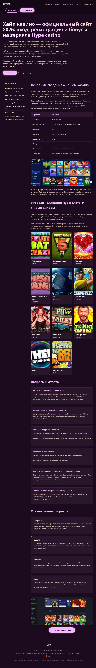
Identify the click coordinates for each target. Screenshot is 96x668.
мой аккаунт (12, 10)
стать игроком (27, 10)
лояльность (48, 4)
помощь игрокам (69, 4)
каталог (57, 4)
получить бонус (26, 73)
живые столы (88, 4)
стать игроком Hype (62, 630)
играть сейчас (10, 73)
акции (79, 4)
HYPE (7, 4)
